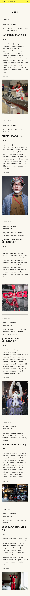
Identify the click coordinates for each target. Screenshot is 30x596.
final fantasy (17, 332)
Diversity (6, 332)
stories (21, 235)
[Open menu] (27, 2)
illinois (18, 28)
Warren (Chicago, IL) (14, 35)
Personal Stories (9, 24)
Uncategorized (7, 228)
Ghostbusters (20, 129)
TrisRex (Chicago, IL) (14, 444)
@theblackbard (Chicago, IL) (11, 340)
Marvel (23, 520)
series (14, 235)
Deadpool (10, 520)
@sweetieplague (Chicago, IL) (12, 240)
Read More (6, 76)
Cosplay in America (8, 1)
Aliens (20, 433)
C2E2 (3, 28)
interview (6, 235)
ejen (17, 520)
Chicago (10, 28)
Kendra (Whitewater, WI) (14, 528)
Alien (13, 433)
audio (4, 435)
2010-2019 (6, 433)
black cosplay (7, 329)
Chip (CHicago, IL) (12, 136)
